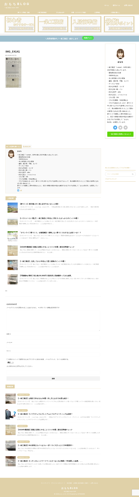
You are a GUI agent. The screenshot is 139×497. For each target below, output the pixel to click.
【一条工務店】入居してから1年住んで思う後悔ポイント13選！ (42, 261)
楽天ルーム (116, 5)
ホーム (107, 5)
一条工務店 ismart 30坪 (69, 491)
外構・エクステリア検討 (78, 12)
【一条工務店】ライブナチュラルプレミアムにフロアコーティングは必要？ (45, 414)
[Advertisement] (53, 114)
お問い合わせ (128, 5)
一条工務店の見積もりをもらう (120, 134)
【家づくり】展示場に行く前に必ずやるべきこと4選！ (39, 204)
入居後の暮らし (115, 12)
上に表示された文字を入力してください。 (20, 366)
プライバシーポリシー (57, 483)
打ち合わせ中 (60, 12)
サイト (9, 351)
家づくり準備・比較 (24, 12)
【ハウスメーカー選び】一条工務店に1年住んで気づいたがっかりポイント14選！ (49, 218)
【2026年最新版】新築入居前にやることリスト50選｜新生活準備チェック (46, 247)
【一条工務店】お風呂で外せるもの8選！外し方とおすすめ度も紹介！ (43, 398)
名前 (9, 334)
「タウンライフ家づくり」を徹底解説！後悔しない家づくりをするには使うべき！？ (50, 233)
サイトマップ (44, 483)
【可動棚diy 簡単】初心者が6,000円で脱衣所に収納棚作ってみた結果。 (46, 276)
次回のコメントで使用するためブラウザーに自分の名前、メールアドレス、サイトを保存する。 (39, 359)
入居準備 (97, 12)
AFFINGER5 (81, 494)
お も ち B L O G (16, 4)
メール (9, 342)
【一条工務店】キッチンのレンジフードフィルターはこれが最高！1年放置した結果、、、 (50, 461)
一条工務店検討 (42, 12)
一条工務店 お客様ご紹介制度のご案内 (77, 483)
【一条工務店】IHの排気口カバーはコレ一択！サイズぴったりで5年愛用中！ (45, 445)
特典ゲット (88, 38)
